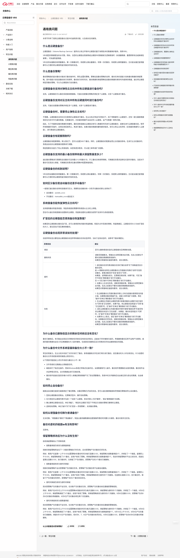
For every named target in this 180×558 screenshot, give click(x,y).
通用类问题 (12, 59)
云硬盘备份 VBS (57, 18)
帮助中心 (43, 18)
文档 (153, 4)
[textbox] (20, 23)
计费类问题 (12, 64)
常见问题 (71, 18)
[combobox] (18, 23)
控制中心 (160, 4)
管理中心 (174, 4)
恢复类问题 (12, 79)
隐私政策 (152, 555)
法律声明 (160, 555)
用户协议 (144, 555)
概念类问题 (12, 69)
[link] (43, 18)
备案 (167, 4)
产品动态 (9, 30)
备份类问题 (12, 74)
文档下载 (9, 89)
